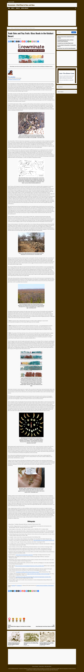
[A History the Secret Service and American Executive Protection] (15, 637)
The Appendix (19, 585)
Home (9, 8)
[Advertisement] (38, 18)
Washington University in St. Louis (14, 79)
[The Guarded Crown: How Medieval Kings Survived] (31, 637)
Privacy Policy (41, 666)
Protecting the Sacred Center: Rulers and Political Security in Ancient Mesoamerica (65, 40)
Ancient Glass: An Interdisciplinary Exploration (24, 554)
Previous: (19, 626)
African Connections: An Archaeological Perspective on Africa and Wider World (29, 565)
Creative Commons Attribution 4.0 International (45, 585)
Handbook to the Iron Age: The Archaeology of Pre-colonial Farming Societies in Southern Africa (33, 576)
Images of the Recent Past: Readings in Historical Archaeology (38, 573)
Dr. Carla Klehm (12, 76)
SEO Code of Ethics (48, 666)
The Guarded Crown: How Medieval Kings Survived (31, 643)
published (13, 585)
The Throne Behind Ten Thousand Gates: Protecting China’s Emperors (47, 643)
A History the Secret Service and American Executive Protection (13, 643)
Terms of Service (35, 666)
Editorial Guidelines (24, 8)
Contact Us (18, 8)
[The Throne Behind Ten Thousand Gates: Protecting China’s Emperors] (47, 637)
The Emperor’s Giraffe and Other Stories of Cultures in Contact (27, 571)
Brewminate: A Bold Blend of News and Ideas (21, 5)
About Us (12, 8)
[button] (75, 8)
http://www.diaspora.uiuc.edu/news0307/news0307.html (43, 540)
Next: (45, 626)
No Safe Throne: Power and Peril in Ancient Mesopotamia (66, 48)
